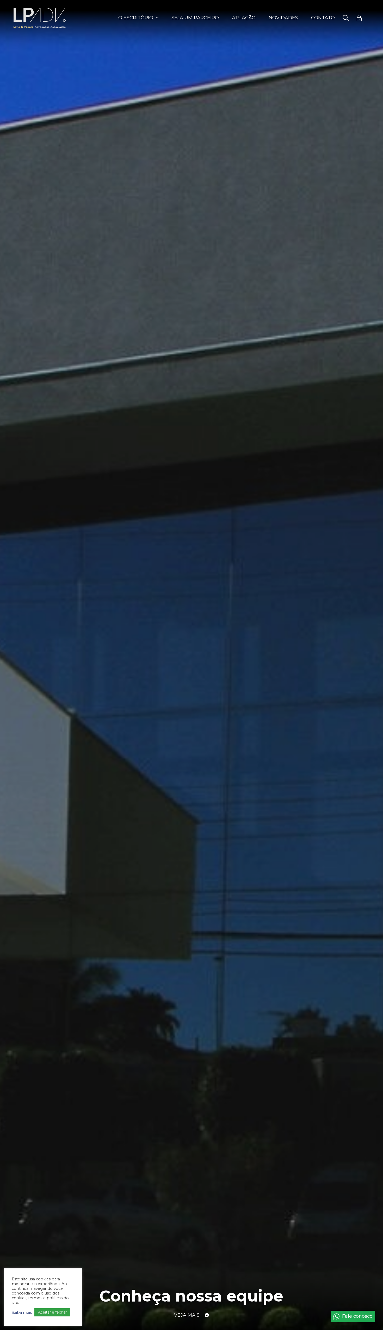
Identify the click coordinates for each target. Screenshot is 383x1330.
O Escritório (135, 18)
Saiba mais (22, 1312)
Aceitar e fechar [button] (52, 1312)
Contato (323, 18)
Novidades (283, 18)
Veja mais (187, 1314)
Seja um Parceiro (195, 18)
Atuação (244, 18)
